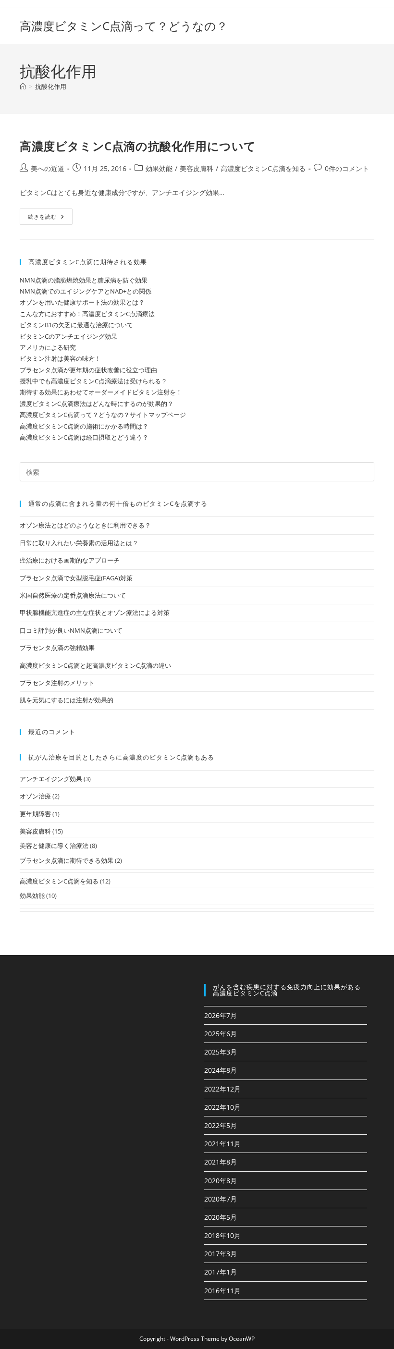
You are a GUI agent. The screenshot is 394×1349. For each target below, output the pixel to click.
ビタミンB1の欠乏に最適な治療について (76, 324)
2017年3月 (220, 1253)
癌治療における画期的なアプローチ (70, 560)
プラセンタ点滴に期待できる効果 (66, 860)
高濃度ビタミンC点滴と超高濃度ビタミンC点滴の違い (95, 665)
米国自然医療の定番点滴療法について (73, 595)
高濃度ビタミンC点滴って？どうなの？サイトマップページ (103, 414)
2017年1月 (220, 1271)
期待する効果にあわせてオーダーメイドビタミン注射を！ (101, 392)
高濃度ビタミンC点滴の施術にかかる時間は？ (84, 426)
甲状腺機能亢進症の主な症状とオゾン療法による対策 (95, 612)
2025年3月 (220, 1051)
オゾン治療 (35, 796)
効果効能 (159, 168)
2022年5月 (220, 1125)
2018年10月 (222, 1235)
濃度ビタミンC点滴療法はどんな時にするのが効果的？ (96, 403)
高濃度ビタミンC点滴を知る (263, 168)
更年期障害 (35, 813)
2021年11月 (222, 1143)
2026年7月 (220, 1015)
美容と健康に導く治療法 (54, 845)
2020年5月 (220, 1217)
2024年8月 (220, 1070)
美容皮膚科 (196, 168)
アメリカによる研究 (48, 347)
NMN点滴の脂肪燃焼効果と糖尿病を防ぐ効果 (84, 280)
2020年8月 (220, 1180)
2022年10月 (222, 1107)
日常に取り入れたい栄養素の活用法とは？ (79, 543)
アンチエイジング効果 (51, 778)
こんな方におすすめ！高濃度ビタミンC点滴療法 (87, 313)
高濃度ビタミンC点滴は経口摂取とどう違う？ (84, 437)
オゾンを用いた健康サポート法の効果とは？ (82, 302)
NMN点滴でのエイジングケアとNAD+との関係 (85, 291)
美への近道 (47, 168)
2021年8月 (220, 1161)
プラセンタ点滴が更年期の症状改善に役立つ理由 (88, 370)
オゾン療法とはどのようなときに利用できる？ (85, 525)
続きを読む (45, 218)
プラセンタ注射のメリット (57, 682)
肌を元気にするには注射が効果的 (66, 700)
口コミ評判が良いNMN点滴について (71, 630)
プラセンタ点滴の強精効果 (57, 647)
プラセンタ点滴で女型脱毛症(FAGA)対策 (76, 578)
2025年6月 (220, 1033)
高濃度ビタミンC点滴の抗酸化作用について (138, 146)
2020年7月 (220, 1198)
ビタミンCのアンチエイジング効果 (68, 336)
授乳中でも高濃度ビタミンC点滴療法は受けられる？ (93, 381)
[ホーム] (23, 86)
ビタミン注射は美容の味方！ (60, 358)
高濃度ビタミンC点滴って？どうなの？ (124, 26)
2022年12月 (222, 1088)
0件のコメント (347, 168)
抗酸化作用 (50, 86)
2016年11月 (222, 1290)
